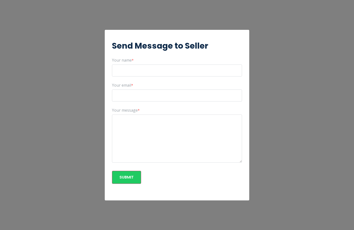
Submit (126, 177)
